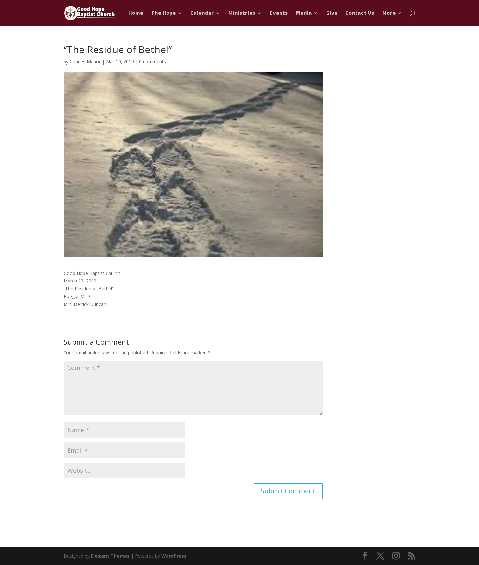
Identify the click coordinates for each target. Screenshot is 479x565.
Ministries (241, 14)
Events (279, 14)
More (389, 14)
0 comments (152, 61)
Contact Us (359, 14)
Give (332, 14)
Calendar (202, 14)
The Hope (163, 14)
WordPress (174, 556)
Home (135, 14)
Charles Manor (85, 61)
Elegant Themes (110, 556)
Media (304, 14)
